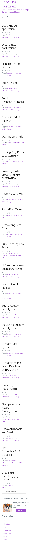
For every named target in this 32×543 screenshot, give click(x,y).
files (8, 417)
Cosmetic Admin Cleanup (11, 119)
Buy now (20, 510)
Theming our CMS (12, 193)
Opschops (7, 533)
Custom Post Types (9, 345)
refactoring (10, 234)
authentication (11, 460)
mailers (14, 54)
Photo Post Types (12, 209)
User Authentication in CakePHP (11, 451)
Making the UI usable (10, 286)
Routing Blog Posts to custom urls (13, 154)
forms (17, 315)
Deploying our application (10, 27)
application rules (12, 184)
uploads (9, 215)
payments (10, 89)
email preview (16, 108)
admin (9, 394)
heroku (17, 35)
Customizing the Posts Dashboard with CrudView (12, 366)
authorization (6, 463)
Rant (5, 540)
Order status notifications (9, 46)
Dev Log (7, 524)
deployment (11, 35)
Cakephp (7, 521)
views (14, 199)
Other (6, 536)
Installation (7, 530)
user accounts (14, 417)
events (16, 253)
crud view (10, 73)
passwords (10, 438)
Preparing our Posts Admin (9, 387)
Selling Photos (10, 82)
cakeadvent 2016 (7, 37)
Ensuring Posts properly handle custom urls (11, 175)
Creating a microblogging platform (10, 476)
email (16, 438)
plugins (18, 334)
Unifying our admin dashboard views (13, 267)
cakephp (16, 37)
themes (9, 199)
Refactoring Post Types (11, 226)
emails (9, 54)
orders (19, 54)
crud (8, 315)
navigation (13, 375)
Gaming (6, 527)
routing (9, 161)
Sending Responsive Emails (13, 100)
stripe (16, 89)
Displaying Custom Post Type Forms (13, 326)
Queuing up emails (12, 136)
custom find (10, 293)
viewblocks (5, 255)
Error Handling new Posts (13, 245)
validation (21, 184)
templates (12, 296)
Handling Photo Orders (11, 65)
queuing (9, 142)
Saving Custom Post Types (10, 307)
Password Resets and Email (12, 430)
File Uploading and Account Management (12, 408)
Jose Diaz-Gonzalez (9, 4)
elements (10, 253)
